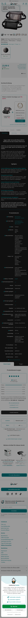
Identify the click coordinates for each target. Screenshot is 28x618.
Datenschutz (18, 614)
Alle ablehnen (8, 610)
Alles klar (15, 606)
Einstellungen (20, 610)
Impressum (10, 614)
